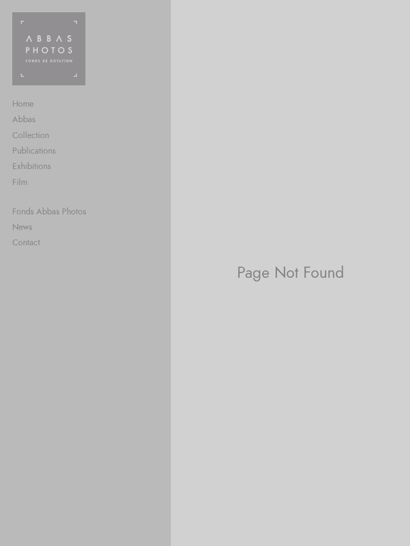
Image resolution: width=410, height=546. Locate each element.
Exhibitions (31, 166)
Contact (26, 242)
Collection (30, 135)
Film (19, 182)
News (22, 227)
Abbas (23, 119)
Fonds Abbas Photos (49, 212)
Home (23, 104)
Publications (34, 151)
